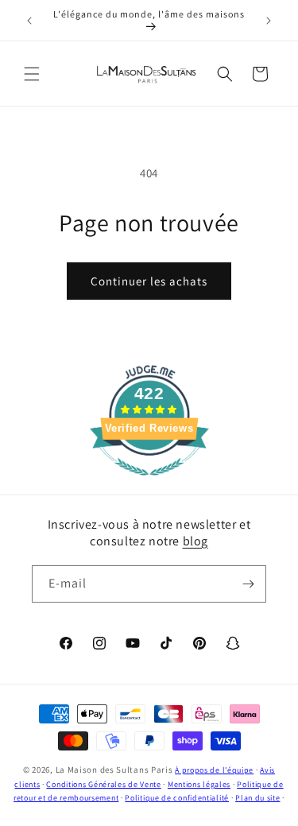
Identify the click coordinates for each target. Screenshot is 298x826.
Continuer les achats (149, 281)
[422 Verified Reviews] (149, 483)
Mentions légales (199, 784)
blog (195, 541)
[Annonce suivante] (268, 20)
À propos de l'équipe (214, 770)
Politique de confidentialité (177, 798)
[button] (31, 73)
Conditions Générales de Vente (103, 784)
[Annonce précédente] (29, 20)
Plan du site (257, 798)
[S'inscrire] (247, 584)
